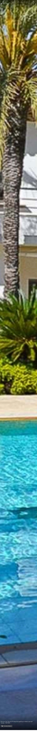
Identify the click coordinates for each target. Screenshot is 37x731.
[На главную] (4, 4)
